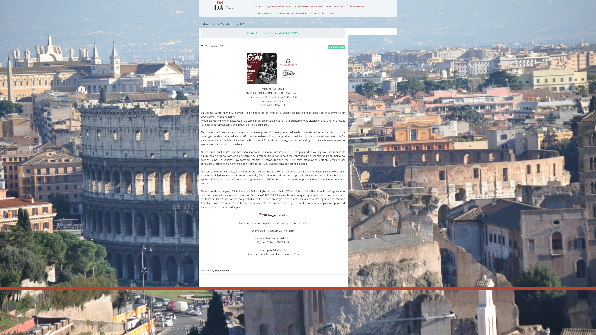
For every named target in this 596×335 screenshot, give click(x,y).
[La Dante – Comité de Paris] (223, 6)
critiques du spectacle (294, 223)
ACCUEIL (257, 6)
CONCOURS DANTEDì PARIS (291, 13)
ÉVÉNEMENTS (357, 6)
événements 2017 (336, 47)
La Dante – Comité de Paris (213, 24)
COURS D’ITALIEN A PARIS (308, 6)
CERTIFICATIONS (336, 6)
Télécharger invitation (275, 215)
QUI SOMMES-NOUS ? (278, 6)
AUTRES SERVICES (262, 13)
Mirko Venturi (222, 270)
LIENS (331, 13)
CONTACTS (317, 13)
